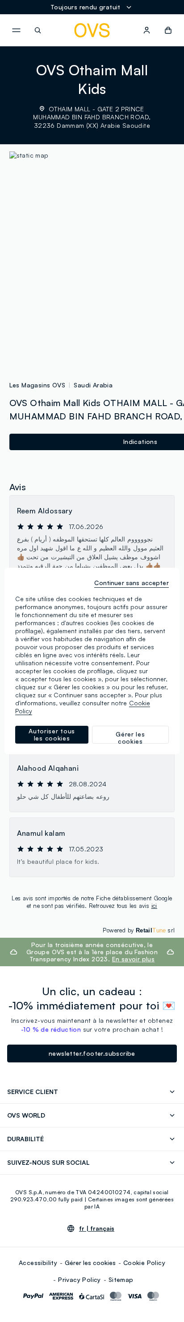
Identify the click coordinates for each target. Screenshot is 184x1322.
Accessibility (38, 1262)
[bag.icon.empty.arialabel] (168, 30)
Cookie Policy (144, 1262)
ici (154, 905)
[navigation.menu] (16, 30)
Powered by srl (139, 930)
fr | (96, 1228)
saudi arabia (93, 385)
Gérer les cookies (90, 1262)
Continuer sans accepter (131, 582)
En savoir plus (133, 959)
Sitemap (121, 1279)
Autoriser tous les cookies (52, 734)
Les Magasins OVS (37, 385)
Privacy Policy (79, 1279)
